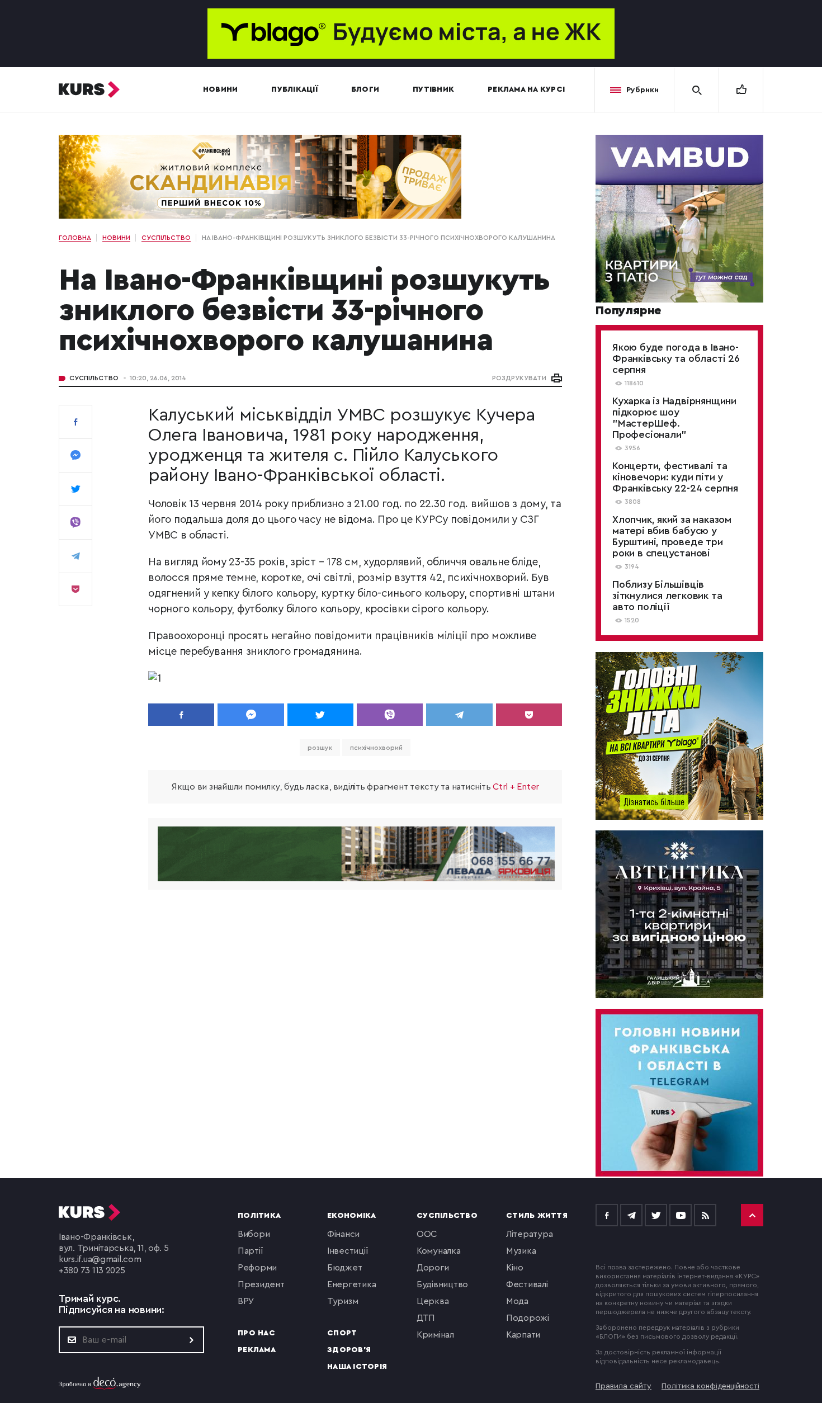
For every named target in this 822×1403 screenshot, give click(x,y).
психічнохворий (376, 747)
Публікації (294, 89)
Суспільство (94, 378)
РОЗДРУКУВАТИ (519, 378)
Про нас (256, 1333)
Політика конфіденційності (710, 1386)
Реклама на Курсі (526, 89)
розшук (320, 747)
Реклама (257, 1350)
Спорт (342, 1333)
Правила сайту (623, 1386)
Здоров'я (349, 1350)
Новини (220, 89)
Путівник (433, 89)
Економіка (351, 1216)
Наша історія (357, 1367)
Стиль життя (537, 1216)
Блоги (365, 89)
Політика (259, 1216)
